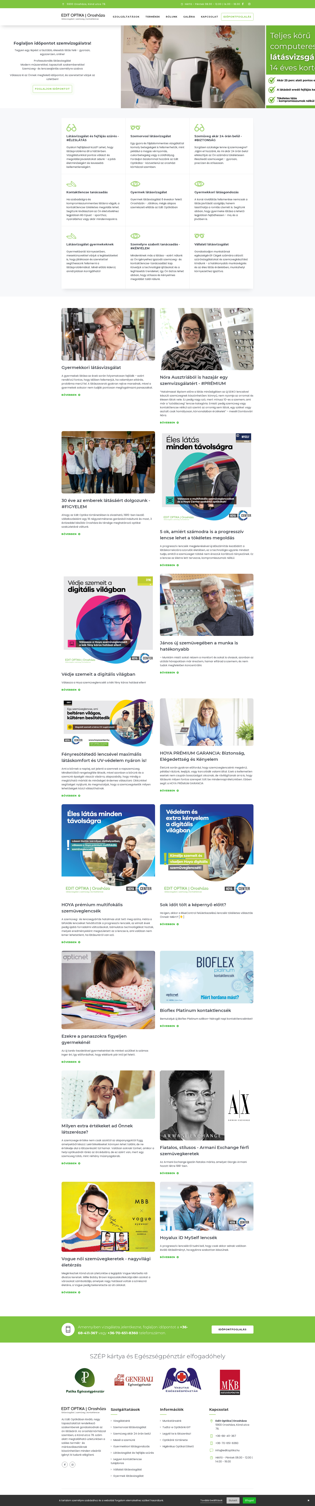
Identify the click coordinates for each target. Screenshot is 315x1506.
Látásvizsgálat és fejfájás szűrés (133, 1453)
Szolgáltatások (126, 16)
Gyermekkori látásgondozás (131, 1446)
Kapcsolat (209, 16)
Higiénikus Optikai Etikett (178, 1446)
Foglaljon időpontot (52, 88)
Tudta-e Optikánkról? (176, 1427)
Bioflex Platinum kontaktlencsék (195, 1010)
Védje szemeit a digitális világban (98, 674)
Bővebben (69, 394)
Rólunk (171, 16)
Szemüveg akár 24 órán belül (132, 1434)
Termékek (152, 16)
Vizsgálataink (121, 1421)
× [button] (308, 1500)
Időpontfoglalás (237, 16)
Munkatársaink (171, 1421)
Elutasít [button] (233, 1500)
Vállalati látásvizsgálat (127, 1469)
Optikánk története (175, 1440)
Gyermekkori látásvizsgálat (91, 367)
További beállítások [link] (211, 1500)
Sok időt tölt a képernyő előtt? (193, 904)
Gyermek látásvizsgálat (128, 1476)
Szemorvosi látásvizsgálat (129, 1427)
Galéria (189, 16)
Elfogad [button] (249, 1500)
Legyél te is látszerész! (176, 1434)
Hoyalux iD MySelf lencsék (188, 1237)
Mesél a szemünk (124, 1440)
